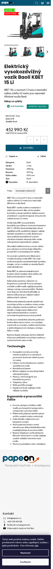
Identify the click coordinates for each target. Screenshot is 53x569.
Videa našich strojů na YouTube (20, 528)
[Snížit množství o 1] (30, 139)
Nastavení (25, 552)
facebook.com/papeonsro (18, 525)
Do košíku (28, 148)
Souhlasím (25, 562)
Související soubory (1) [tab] (25, 190)
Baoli (15, 121)
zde (36, 545)
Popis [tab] (9, 190)
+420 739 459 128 (14, 521)
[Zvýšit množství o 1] (43, 139)
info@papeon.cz (14, 518)
